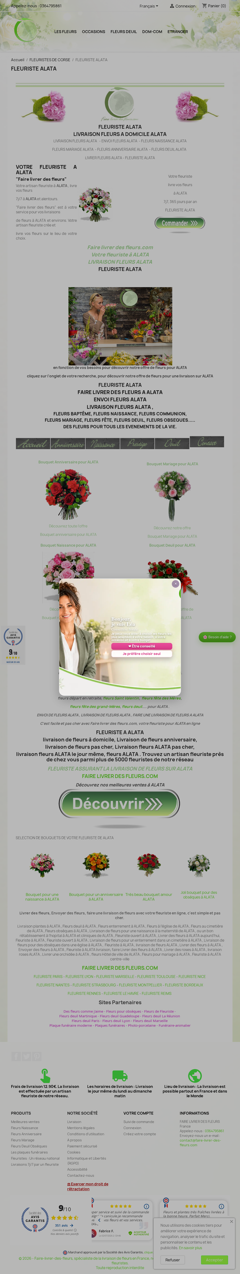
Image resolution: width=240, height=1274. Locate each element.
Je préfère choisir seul (142, 653)
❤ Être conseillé (141, 646)
